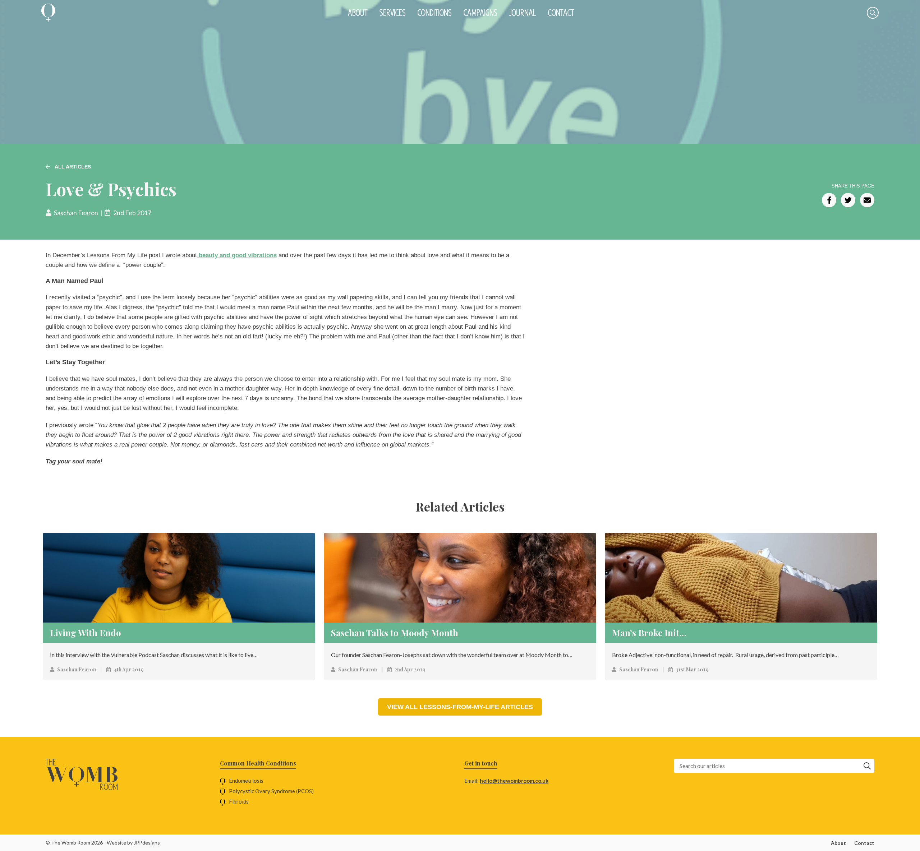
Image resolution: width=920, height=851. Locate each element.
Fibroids (239, 801)
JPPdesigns (147, 843)
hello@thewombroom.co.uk (514, 780)
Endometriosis (246, 780)
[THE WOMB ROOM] (48, 13)
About (358, 12)
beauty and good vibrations (237, 255)
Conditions (435, 12)
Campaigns (480, 12)
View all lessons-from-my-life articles (460, 707)
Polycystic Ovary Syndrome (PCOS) (271, 791)
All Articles (72, 167)
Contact (561, 12)
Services (393, 12)
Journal (522, 12)
